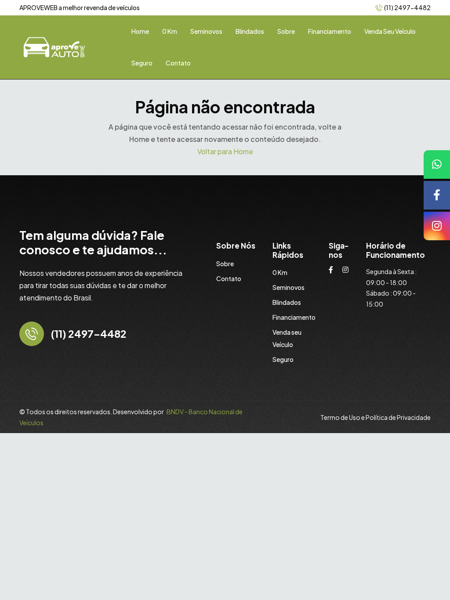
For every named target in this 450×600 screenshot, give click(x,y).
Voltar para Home (225, 151)
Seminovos (206, 31)
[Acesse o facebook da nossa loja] (331, 269)
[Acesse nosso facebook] (437, 195)
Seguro (141, 63)
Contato (178, 63)
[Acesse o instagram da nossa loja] (345, 269)
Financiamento (329, 31)
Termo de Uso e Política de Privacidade (375, 417)
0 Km (169, 31)
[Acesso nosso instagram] (437, 226)
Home (140, 31)
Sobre (286, 31)
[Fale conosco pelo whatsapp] (437, 164)
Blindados (250, 31)
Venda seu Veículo (390, 31)
